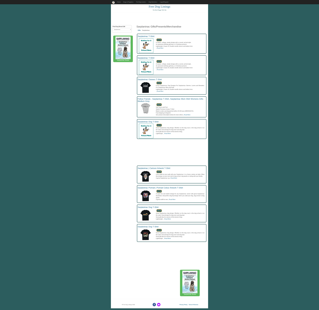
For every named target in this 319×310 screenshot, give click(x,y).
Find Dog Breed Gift (119, 26)
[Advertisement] (159, 19)
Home (119, 2)
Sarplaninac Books (123, 60)
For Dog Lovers (140, 2)
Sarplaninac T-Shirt (146, 36)
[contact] (158, 304)
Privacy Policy (183, 304)
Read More (160, 48)
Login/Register (164, 2)
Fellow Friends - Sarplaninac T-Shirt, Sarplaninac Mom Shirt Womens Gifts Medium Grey (170, 100)
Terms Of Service (193, 304)
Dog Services (153, 2)
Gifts (139, 30)
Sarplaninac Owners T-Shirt (150, 79)
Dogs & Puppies (128, 2)
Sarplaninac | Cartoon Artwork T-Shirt (154, 168)
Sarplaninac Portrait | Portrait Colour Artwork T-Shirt (160, 188)
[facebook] (154, 304)
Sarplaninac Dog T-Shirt (148, 122)
